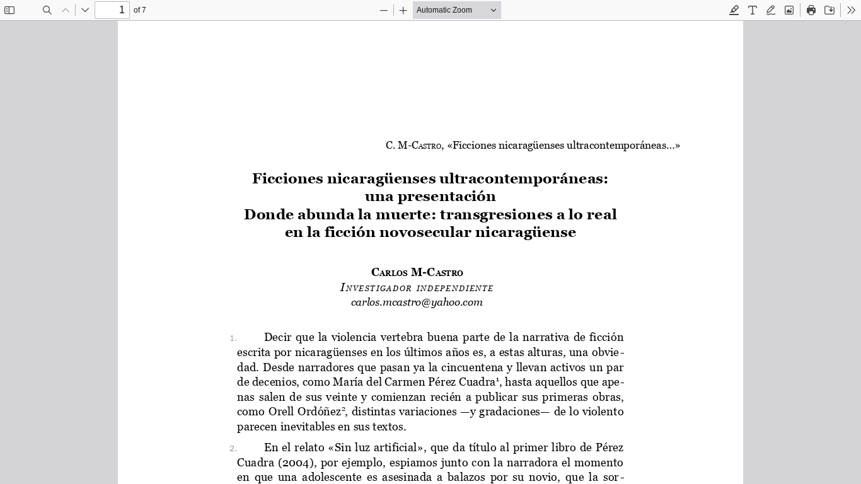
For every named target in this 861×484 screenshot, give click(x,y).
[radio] (734, 10)
